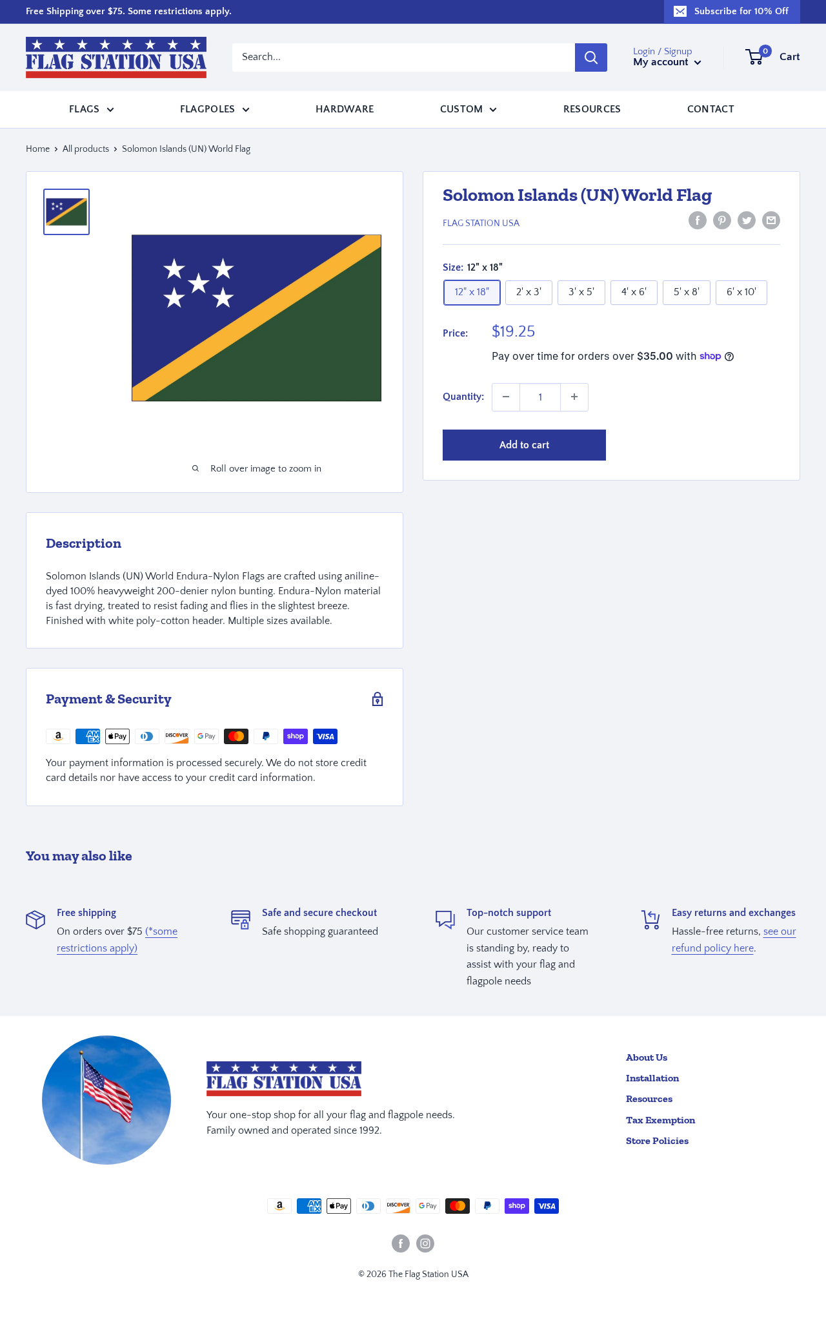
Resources (592, 108)
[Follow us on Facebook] (401, 1243)
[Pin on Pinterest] (722, 220)
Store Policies (657, 1140)
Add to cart (524, 444)
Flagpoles (208, 108)
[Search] (591, 57)
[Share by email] (771, 220)
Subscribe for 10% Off (741, 11)
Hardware (345, 108)
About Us (646, 1057)
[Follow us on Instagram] (425, 1243)
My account (662, 62)
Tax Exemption (660, 1120)
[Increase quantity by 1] (574, 396)
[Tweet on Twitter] (747, 220)
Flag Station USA (481, 223)
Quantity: (463, 396)
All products (86, 149)
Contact (710, 108)
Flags (84, 108)
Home (38, 149)
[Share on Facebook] (698, 220)
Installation (652, 1078)
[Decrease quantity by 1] (505, 396)
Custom (461, 108)
